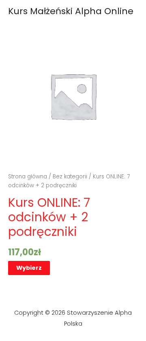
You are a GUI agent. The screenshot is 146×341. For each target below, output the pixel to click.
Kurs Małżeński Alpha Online (70, 11)
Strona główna (27, 176)
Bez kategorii (70, 176)
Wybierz (29, 268)
